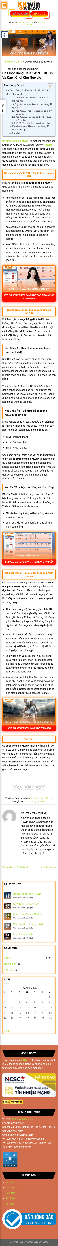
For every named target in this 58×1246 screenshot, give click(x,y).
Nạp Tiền (11, 1193)
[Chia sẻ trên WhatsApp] (15, 787)
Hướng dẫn (10, 963)
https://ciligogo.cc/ (22, 1119)
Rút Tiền (10, 1198)
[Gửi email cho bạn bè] (31, 787)
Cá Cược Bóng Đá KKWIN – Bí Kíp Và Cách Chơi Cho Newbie (28, 92)
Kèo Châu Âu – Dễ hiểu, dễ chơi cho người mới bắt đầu (33, 118)
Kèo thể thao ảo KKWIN (15, 867)
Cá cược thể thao (43, 798)
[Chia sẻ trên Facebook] (20, 787)
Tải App (10, 1203)
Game (19, 61)
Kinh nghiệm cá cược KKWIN (29, 924)
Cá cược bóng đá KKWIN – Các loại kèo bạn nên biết (30, 99)
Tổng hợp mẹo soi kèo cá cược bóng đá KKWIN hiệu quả (30, 128)
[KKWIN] (29, 5)
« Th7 (7, 1030)
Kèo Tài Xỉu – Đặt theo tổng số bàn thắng (33, 123)
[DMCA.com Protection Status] (12, 1101)
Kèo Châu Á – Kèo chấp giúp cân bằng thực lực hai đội (34, 112)
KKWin (24, 1060)
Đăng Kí (10, 1182)
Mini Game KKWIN (23, 934)
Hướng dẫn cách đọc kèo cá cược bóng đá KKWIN (32, 106)
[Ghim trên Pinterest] (37, 787)
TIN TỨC (8, 969)
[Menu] (4, 5)
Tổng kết (16, 133)
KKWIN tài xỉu (48, 867)
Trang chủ (7, 61)
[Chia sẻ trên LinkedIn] (42, 787)
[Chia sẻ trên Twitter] (26, 787)
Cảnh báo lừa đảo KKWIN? (27, 914)
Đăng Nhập (12, 1187)
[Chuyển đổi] (53, 958)
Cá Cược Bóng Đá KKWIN (35, 801)
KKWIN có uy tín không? (26, 904)
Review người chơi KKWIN (27, 893)
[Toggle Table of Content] (48, 86)
